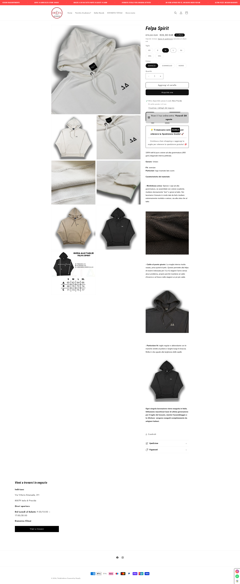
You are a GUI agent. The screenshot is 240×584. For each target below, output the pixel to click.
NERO (182, 66)
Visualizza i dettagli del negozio (161, 108)
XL (182, 51)
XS (150, 51)
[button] (175, 13)
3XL (161, 56)
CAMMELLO (168, 66)
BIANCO (152, 66)
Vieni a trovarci (37, 528)
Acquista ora (167, 92)
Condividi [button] (152, 434)
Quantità (149, 71)
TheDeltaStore (62, 578)
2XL (151, 56)
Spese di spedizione (165, 39)
